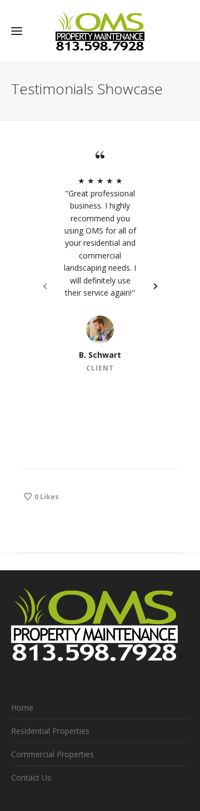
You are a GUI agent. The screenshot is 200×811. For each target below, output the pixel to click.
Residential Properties (50, 731)
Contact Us (31, 777)
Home (22, 707)
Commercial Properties (52, 754)
